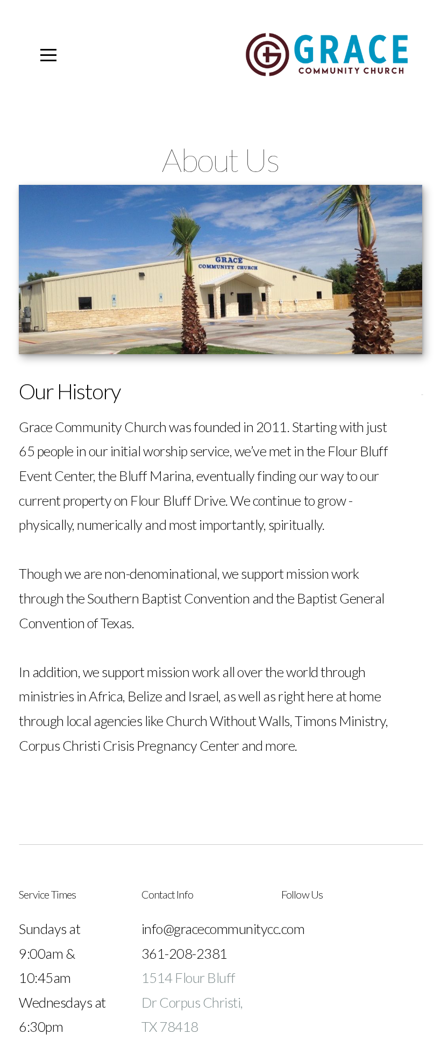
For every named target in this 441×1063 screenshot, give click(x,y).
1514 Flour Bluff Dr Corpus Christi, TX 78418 (192, 1002)
